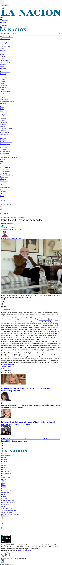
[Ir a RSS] (2, 533)
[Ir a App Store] (6, 543)
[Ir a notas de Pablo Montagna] (31, 233)
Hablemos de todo (5, 91)
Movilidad (3, 64)
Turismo (2, 120)
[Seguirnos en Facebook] (2, 518)
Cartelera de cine (5, 140)
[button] (31, 121)
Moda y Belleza (4, 132)
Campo (2, 58)
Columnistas (4, 99)
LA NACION (5, 217)
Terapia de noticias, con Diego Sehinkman (32, 337)
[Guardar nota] (2, 299)
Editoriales (3, 97)
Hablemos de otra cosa (21, 322)
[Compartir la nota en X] (4, 306)
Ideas (1, 161)
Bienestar (3, 87)
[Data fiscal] (2, 562)
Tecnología (3, 122)
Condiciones (22, 551)
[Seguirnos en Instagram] (2, 528)
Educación (3, 82)
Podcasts (3, 130)
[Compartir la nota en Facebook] (2, 306)
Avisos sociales (4, 153)
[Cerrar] (27, 30)
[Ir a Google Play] (6, 539)
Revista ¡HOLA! (4, 169)
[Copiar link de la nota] (2, 304)
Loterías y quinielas (6, 128)
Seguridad (3, 80)
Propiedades (4, 60)
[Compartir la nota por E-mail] (6, 306)
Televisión (21, 217)
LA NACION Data (5, 47)
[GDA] (6, 556)
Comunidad (3, 85)
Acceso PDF (3, 148)
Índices (2, 66)
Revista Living (4, 173)
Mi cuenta (5, 27)
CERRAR (2, 1)
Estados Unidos (5, 72)
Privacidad (29, 551)
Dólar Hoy (3, 56)
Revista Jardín (4, 177)
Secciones (5, 20)
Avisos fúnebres (5, 152)
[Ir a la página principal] (31, 15)
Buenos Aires (4, 78)
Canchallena (3, 113)
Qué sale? (3, 138)
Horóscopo (3, 124)
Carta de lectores (5, 155)
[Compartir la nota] (2, 302)
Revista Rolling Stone (6, 175)
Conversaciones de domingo (8, 157)
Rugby (2, 109)
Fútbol (2, 107)
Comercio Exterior (5, 62)
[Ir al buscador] (3, 8)
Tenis (1, 111)
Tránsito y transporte (6, 43)
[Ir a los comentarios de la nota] (4, 299)
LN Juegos (3, 118)
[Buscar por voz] (59, 33)
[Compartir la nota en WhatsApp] (4, 302)
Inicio (3, 18)
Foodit (4, 22)
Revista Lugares (5, 171)
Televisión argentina (7, 366)
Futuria (2, 54)
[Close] (2, 443)
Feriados (2, 126)
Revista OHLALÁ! (5, 167)
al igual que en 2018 (45, 320)
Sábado (2, 159)
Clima (1, 45)
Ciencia (2, 89)
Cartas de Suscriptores (7, 101)
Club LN (4, 25)
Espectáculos (13, 217)
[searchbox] (30, 34)
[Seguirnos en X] (2, 523)
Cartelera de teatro (6, 142)
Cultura (2, 83)
